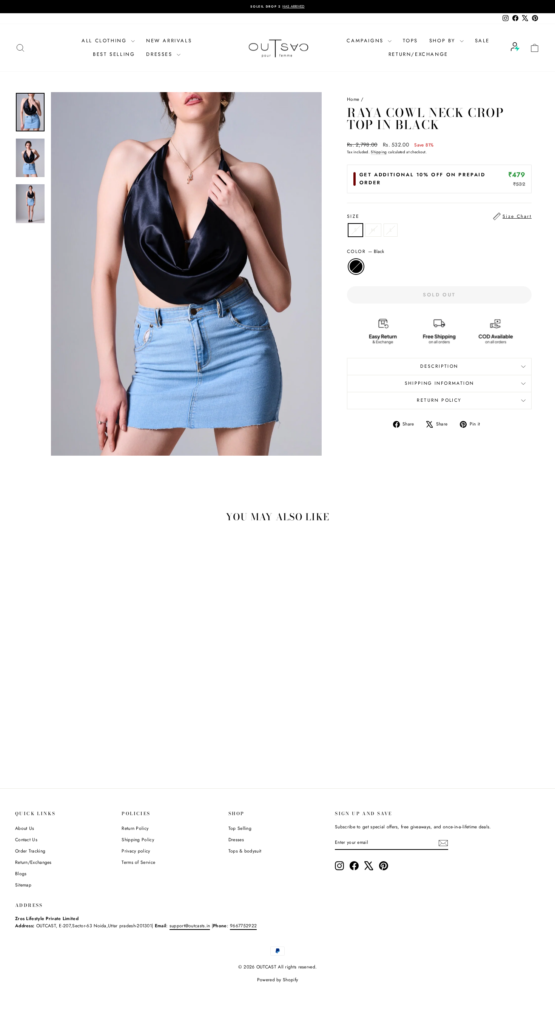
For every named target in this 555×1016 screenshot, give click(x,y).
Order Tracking (30, 851)
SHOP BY (443, 40)
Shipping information (439, 383)
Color (365, 251)
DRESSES (160, 54)
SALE (482, 40)
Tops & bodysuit (245, 851)
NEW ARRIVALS (169, 40)
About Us (24, 828)
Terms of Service (138, 862)
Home (353, 99)
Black (356, 266)
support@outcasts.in (190, 925)
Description (439, 366)
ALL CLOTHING (105, 40)
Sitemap (23, 885)
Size (439, 216)
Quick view (78, 720)
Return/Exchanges (33, 862)
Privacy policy (136, 851)
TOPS (410, 40)
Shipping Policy (138, 839)
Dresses (236, 839)
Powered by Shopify (277, 979)
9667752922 (243, 925)
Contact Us (26, 839)
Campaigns (366, 40)
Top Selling (239, 828)
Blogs (21, 873)
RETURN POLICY (439, 400)
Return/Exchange (418, 54)
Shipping (379, 152)
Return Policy (135, 828)
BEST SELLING (114, 54)
